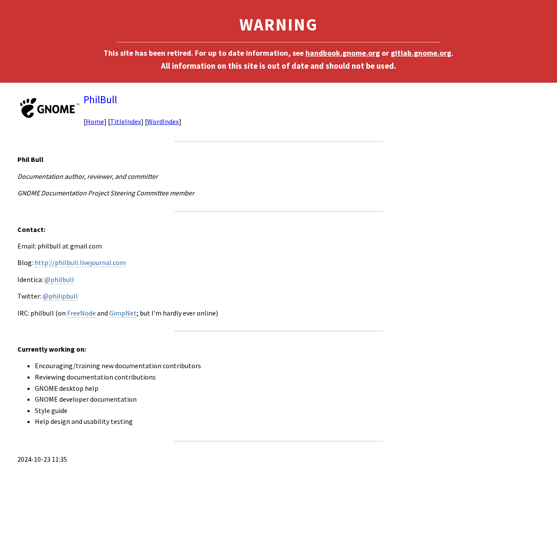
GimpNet (123, 313)
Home (95, 121)
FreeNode (81, 313)
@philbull (59, 279)
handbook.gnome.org (342, 53)
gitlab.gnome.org (421, 53)
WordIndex (163, 121)
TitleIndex (125, 121)
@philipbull (60, 296)
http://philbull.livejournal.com (80, 262)
